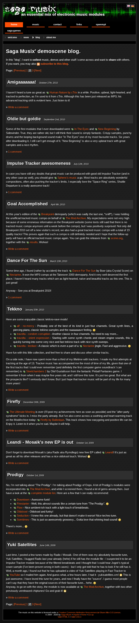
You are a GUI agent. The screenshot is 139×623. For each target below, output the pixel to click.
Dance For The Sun (27, 260)
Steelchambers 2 (36, 371)
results (34, 242)
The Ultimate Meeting (22, 411)
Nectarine (15, 274)
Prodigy (15, 474)
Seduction (23, 515)
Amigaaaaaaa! (21, 82)
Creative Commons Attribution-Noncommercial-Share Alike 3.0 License (89, 612)
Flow (19, 507)
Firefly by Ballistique (52, 419)
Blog (37, 37)
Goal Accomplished (27, 203)
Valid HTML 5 (63, 617)
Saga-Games (14, 30)
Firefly (13, 401)
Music (35, 24)
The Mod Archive (76, 218)
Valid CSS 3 (76, 617)
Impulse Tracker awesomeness (39, 163)
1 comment (15, 151)
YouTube (15, 574)
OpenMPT (101, 24)
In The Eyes (81, 129)
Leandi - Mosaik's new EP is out (40, 442)
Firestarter (23, 503)
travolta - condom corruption (33, 333)
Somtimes (23, 519)
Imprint (76, 615)
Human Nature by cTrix (63, 92)
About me (51, 37)
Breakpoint (47, 214)
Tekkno (14, 309)
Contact (57, 24)
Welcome (12, 37)
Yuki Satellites (22, 544)
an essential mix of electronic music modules (63, 14)
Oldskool (22, 511)
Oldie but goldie (24, 118)
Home (14, 24)
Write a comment (18, 107)
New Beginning (107, 129)
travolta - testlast (26, 345)
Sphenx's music (67, 177)
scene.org (117, 238)
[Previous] (20, 70)
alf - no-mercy (25, 325)
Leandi (109, 452)
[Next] (37, 70)
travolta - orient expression (33, 337)
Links (79, 24)
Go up (91, 615)
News (26, 37)
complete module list (43, 493)
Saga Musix (66, 615)
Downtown (23, 499)
